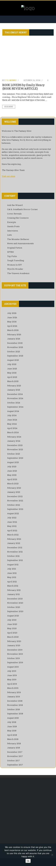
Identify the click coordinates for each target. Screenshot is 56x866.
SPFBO (10, 252)
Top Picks (12, 256)
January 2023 (13, 492)
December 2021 (14, 547)
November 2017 (15, 756)
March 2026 (13, 330)
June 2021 (12, 573)
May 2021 (11, 577)
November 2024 (15, 398)
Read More (8, 107)
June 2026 (12, 317)
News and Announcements (20, 243)
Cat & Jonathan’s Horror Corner (22, 209)
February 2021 (14, 590)
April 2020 (12, 632)
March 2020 (13, 636)
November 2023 (15, 449)
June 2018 (12, 726)
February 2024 (14, 436)
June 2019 (12, 675)
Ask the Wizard (15, 205)
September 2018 (15, 713)
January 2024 (13, 441)
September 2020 (15, 611)
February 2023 (14, 487)
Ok (28, 861)
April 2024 (12, 428)
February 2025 (14, 385)
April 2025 (12, 377)
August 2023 (13, 462)
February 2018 (14, 743)
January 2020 (13, 645)
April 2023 (12, 479)
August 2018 (13, 718)
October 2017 (13, 760)
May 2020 (12, 628)
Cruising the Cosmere (18, 217)
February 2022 (14, 539)
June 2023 (12, 470)
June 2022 (12, 522)
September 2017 (15, 764)
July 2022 (11, 517)
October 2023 (13, 453)
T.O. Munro (10, 80)
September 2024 (15, 406)
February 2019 (14, 692)
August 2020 (13, 615)
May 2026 (12, 321)
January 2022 (13, 543)
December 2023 (15, 445)
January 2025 (13, 389)
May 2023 (11, 475)
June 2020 (12, 624)
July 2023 (11, 466)
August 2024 (13, 411)
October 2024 (13, 402)
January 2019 (13, 696)
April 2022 (12, 530)
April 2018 (12, 735)
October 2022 (13, 504)
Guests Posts (13, 226)
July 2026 (11, 313)
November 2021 (15, 551)
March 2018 (12, 739)
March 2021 (12, 585)
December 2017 (14, 752)
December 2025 (15, 343)
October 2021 (13, 556)
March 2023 (13, 483)
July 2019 (11, 671)
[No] (52, 854)
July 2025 (11, 364)
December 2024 (15, 394)
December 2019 (14, 649)
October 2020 (13, 607)
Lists (9, 234)
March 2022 (13, 534)
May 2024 (12, 423)
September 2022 (15, 509)
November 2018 (15, 705)
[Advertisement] (28, 811)
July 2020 (11, 619)
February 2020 (14, 641)
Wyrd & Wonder (15, 269)
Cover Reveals (14, 213)
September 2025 (15, 355)
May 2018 (11, 730)
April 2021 (12, 581)
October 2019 (13, 658)
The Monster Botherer (18, 239)
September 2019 (15, 662)
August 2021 (13, 564)
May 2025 (11, 372)
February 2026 (14, 334)
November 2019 (15, 654)
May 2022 (11, 526)
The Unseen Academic (18, 273)
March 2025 (13, 381)
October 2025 (13, 351)
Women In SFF (14, 264)
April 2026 (12, 326)
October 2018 (13, 709)
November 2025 (15, 347)
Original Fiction (14, 247)
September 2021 (15, 560)
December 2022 (15, 496)
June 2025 (12, 368)
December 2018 (14, 700)
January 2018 (13, 747)
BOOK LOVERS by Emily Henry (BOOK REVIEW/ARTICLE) (23, 86)
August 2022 (13, 513)
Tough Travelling (15, 260)
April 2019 (12, 683)
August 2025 (13, 360)
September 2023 (15, 458)
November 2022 (15, 500)
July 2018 (11, 722)
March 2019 (12, 688)
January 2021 (13, 594)
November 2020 (15, 602)
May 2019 (11, 679)
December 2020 (15, 598)
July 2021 (11, 568)
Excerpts (11, 222)
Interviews (12, 230)
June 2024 (12, 419)
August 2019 (13, 666)
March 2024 (13, 432)
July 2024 (11, 415)
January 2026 (13, 338)
